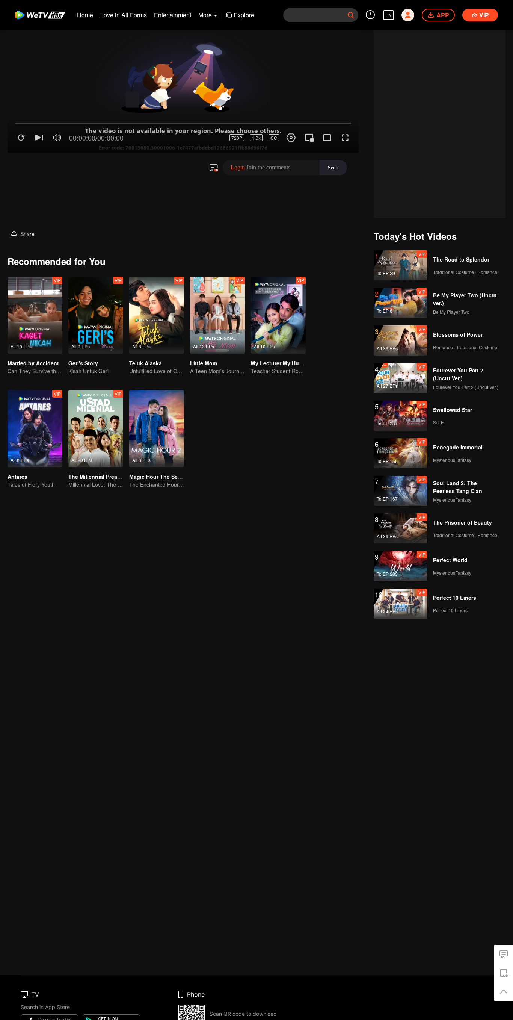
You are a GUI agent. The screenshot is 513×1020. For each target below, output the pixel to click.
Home (85, 15)
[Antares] (35, 428)
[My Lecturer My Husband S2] (278, 315)
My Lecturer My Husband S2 (287, 363)
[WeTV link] (40, 15)
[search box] (350, 15)
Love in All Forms (123, 15)
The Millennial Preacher (98, 476)
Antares (17, 476)
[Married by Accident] (35, 315)
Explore (244, 15)
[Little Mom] (217, 315)
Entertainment (172, 15)
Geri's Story (83, 363)
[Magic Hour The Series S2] (156, 428)
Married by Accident (33, 363)
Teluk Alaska (145, 363)
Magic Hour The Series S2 (162, 476)
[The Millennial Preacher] (95, 428)
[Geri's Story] (95, 315)
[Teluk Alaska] (156, 315)
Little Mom (203, 363)
